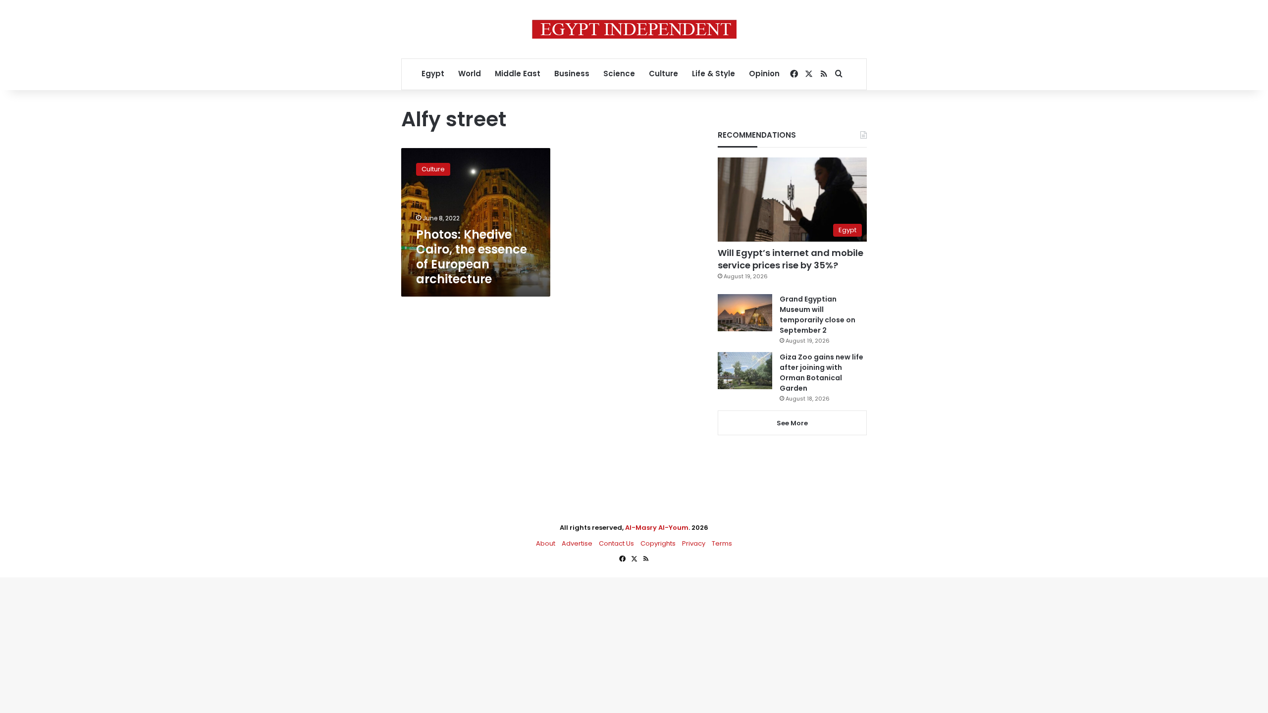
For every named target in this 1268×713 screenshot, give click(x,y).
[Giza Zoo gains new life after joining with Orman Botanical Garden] (745, 370)
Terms (722, 543)
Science (619, 73)
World (469, 73)
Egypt (433, 73)
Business (571, 73)
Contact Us (616, 543)
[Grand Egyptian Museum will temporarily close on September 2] (745, 312)
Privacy (693, 543)
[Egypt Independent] (634, 29)
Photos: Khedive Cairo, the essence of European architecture (471, 256)
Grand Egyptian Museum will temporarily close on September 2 (817, 314)
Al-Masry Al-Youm (656, 527)
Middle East (517, 73)
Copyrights (658, 543)
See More (792, 423)
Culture (663, 73)
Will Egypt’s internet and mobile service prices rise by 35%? (790, 259)
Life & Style (713, 73)
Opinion (764, 73)
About (545, 543)
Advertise (577, 543)
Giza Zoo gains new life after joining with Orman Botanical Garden (821, 372)
